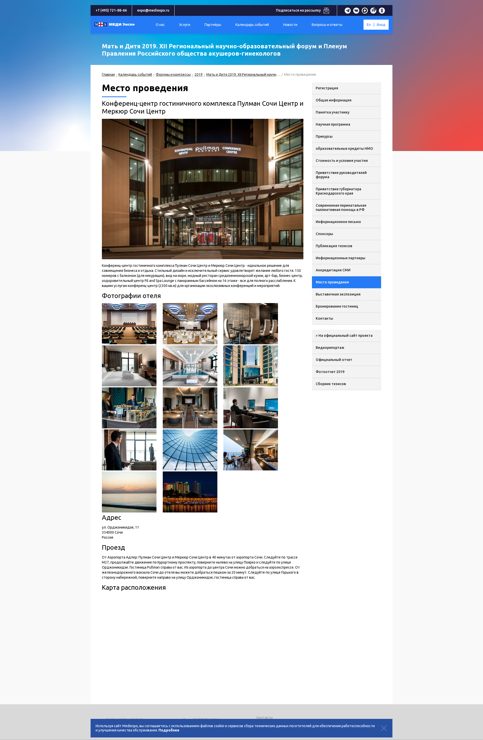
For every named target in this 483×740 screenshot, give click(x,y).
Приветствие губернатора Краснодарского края (338, 191)
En (369, 25)
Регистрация (327, 88)
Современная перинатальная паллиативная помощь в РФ (341, 207)
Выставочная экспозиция (338, 294)
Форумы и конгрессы (173, 74)
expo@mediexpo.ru (153, 10)
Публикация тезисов (334, 246)
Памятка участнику (332, 112)
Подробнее (168, 730)
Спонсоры (324, 234)
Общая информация (333, 100)
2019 (198, 74)
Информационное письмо (338, 222)
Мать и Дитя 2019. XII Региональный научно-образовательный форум (243, 74)
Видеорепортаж (330, 348)
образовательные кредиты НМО (344, 148)
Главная (108, 74)
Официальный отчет (334, 360)
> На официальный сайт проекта (344, 336)
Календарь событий (135, 74)
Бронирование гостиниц (337, 306)
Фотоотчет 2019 (330, 372)
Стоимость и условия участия (342, 161)
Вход (381, 25)
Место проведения (332, 282)
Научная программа (333, 124)
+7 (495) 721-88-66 (111, 10)
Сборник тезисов (331, 384)
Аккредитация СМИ (333, 270)
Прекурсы (324, 136)
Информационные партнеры (340, 258)
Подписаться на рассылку (298, 10)
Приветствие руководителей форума (341, 175)
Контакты (324, 318)
